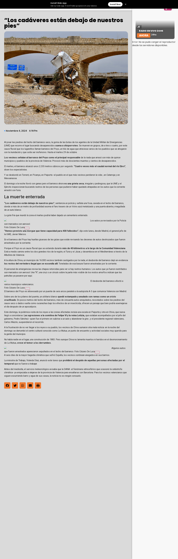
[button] (7, 385)
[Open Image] (27, 228)
